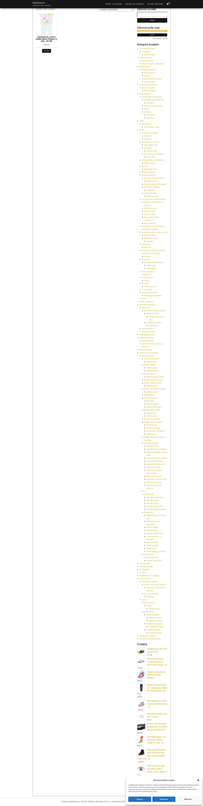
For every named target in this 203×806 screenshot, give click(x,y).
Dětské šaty (151, 413)
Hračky (142, 130)
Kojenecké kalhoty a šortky (156, 458)
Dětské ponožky (152, 404)
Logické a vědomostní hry (154, 100)
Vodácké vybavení (153, 630)
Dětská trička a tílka (151, 359)
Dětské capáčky (152, 527)
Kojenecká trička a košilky (156, 449)
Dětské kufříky (149, 332)
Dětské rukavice (152, 371)
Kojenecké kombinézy (154, 461)
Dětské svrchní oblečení (153, 422)
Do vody (145, 166)
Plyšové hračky (147, 277)
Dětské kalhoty (147, 61)
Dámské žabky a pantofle (156, 509)
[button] (198, 780)
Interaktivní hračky (151, 229)
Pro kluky (145, 283)
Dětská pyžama (152, 392)
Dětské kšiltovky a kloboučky (152, 64)
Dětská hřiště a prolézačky (154, 178)
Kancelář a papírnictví (147, 305)
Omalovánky (151, 265)
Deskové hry (151, 115)
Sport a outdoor (114, 4)
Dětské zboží (144, 67)
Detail (46, 51)
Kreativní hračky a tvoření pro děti (154, 232)
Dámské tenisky (152, 503)
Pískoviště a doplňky (152, 187)
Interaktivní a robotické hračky (153, 226)
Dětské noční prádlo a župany (155, 389)
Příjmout (140, 799)
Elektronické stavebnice (153, 295)
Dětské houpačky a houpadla (155, 184)
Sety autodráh (151, 151)
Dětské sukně (151, 416)
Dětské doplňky (150, 365)
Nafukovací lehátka (156, 621)
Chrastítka (148, 136)
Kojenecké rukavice (153, 476)
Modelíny (149, 241)
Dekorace (147, 274)
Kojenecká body (152, 446)
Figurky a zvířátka (148, 172)
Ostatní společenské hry (153, 106)
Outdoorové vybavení (150, 581)
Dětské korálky (149, 235)
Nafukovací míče (150, 169)
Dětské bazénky (150, 91)
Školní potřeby (147, 329)
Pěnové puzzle (149, 82)
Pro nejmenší (147, 289)
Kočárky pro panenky (152, 253)
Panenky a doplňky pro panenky (154, 250)
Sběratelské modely (151, 127)
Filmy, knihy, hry (145, 94)
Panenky (147, 256)
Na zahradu (146, 244)
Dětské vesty (151, 434)
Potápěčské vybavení (154, 624)
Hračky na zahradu (134, 4)
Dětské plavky (149, 395)
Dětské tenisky (152, 548)
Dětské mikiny (151, 386)
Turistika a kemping (151, 594)
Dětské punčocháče (154, 407)
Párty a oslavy (144, 563)
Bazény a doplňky (148, 88)
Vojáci (144, 298)
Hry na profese (149, 214)
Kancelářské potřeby (147, 335)
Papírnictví (146, 259)
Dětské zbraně (149, 163)
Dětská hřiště (151, 181)
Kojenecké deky (148, 341)
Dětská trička (151, 362)
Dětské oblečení (155, 4)
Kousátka (147, 139)
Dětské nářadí (149, 211)
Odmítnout (164, 799)
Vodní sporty (149, 612)
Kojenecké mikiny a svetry (156, 464)
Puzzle (146, 109)
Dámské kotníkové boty (155, 497)
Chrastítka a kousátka (150, 133)
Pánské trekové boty (154, 560)
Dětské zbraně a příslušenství (153, 160)
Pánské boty (149, 554)
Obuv (144, 491)
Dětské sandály (152, 542)
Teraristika (146, 52)
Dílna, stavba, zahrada (147, 85)
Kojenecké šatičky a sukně (156, 479)
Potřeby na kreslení (153, 323)
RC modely (150, 157)
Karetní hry (150, 118)
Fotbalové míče (154, 609)
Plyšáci (147, 280)
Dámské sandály (152, 500)
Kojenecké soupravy (154, 482)
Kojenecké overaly (153, 467)
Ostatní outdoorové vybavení (155, 585)
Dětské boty (148, 512)
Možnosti (187, 799)
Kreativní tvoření (152, 313)
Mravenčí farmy (150, 55)
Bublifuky (147, 247)
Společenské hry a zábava (152, 97)
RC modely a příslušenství (154, 154)
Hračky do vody (152, 196)
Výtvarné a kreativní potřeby (154, 311)
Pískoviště (150, 190)
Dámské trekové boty (154, 506)
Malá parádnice (150, 223)
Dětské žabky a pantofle (155, 551)
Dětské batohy (149, 73)
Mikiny (144, 572)
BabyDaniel (39, 2)
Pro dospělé (143, 569)
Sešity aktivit (151, 268)
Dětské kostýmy (150, 208)
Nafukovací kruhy (155, 618)
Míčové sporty (149, 603)
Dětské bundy (151, 425)
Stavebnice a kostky (149, 292)
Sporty (144, 600)
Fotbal (148, 606)
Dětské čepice (151, 368)
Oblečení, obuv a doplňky (148, 353)
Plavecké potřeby (145, 566)
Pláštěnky (150, 597)
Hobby (141, 121)
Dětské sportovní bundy (155, 431)
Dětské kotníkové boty (154, 533)
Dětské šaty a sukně (152, 410)
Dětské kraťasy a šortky (153, 380)
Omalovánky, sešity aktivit (154, 262)
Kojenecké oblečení (146, 338)
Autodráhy (148, 148)
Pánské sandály (152, 557)
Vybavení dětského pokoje (152, 79)
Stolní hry (147, 112)
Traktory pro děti (150, 286)
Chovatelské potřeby (147, 49)
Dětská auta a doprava (150, 142)
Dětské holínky (151, 530)
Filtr (152, 35)
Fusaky (147, 76)
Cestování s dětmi (149, 70)
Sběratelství (146, 124)
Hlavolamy (150, 103)
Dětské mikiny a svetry (152, 383)
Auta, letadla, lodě (151, 145)
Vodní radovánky (150, 193)
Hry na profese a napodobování (153, 199)
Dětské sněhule (152, 545)
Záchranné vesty (155, 633)
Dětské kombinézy (153, 428)
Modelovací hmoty (151, 238)
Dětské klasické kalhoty (155, 377)
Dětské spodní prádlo (152, 419)
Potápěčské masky (156, 627)
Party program (147, 271)
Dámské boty (149, 494)
